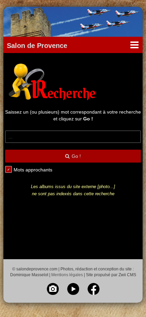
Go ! (76, 156)
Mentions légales (67, 274)
